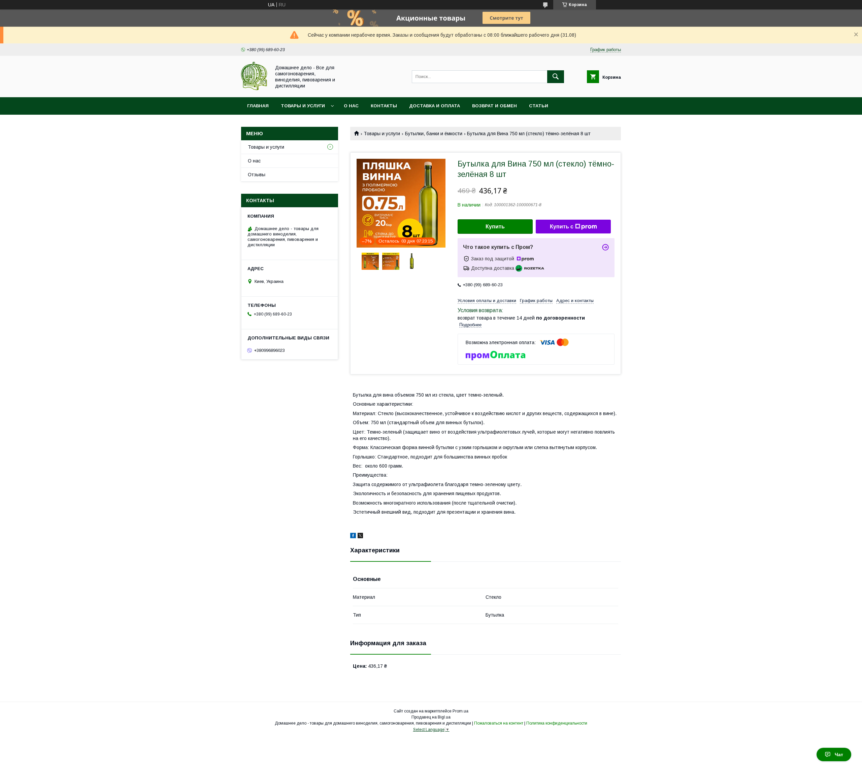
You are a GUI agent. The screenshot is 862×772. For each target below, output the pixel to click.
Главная (258, 105)
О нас (351, 105)
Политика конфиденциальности (556, 723)
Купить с (561, 226)
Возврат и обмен (494, 105)
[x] (360, 536)
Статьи (538, 105)
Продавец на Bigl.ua (431, 717)
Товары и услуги (303, 105)
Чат (839, 754)
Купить (495, 226)
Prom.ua (460, 711)
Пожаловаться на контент (498, 723)
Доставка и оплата (434, 105)
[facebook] (353, 536)
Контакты (384, 105)
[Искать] (555, 76)
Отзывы (256, 174)
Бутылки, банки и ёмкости (433, 133)
